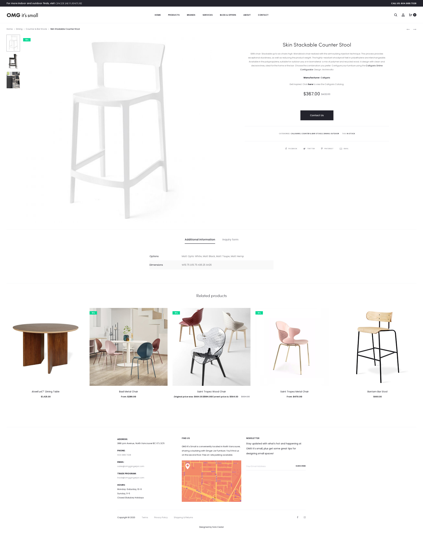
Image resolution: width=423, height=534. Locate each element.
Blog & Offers (228, 15)
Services (208, 15)
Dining (19, 29)
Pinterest (329, 148)
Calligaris (296, 133)
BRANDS (191, 15)
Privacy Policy (161, 517)
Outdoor (334, 133)
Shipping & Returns (183, 517)
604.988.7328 (124, 454)
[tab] (200, 239)
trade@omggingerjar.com (130, 477)
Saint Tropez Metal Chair (294, 391)
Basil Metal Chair (128, 391)
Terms (145, 517)
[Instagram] (305, 517)
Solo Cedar (218, 527)
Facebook (293, 148)
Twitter (311, 148)
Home (158, 15)
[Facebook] (297, 517)
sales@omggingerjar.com (130, 466)
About (247, 15)
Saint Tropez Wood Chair (211, 391)
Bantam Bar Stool (377, 391)
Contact (263, 15)
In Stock (351, 133)
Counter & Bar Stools (36, 29)
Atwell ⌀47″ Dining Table (45, 391)
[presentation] (9, 347)
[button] (45, 403)
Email (346, 148)
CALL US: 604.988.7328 (403, 3)
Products (174, 15)
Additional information (200, 239)
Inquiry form (230, 239)
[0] (410, 15)
